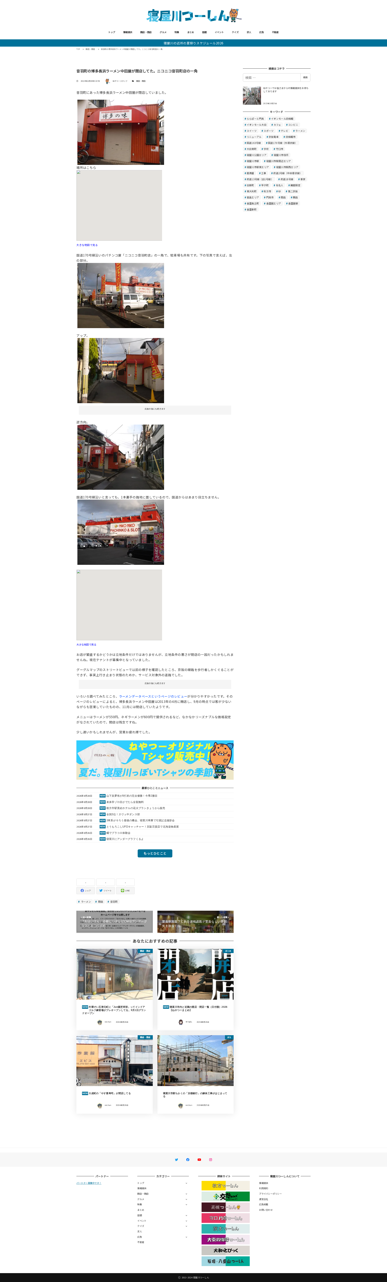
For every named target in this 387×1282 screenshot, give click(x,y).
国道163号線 (254, 142)
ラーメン (85, 901)
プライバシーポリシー (270, 1193)
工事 (263, 173)
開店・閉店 (146, 32)
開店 (295, 197)
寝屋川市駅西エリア (287, 167)
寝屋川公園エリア (256, 155)
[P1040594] (120, 295)
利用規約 (263, 1188)
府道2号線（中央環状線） (287, 173)
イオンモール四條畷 (282, 118)
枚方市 (267, 191)
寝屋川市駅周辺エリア (278, 161)
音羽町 (114, 901)
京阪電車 (274, 136)
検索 (305, 77)
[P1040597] (120, 370)
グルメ (163, 32)
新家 (303, 179)
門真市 (270, 197)
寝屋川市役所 (281, 155)
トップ (111, 32)
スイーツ (252, 130)
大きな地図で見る (87, 245)
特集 (177, 32)
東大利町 (252, 191)
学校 (266, 149)
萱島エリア (253, 197)
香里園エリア (273, 203)
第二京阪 (293, 191)
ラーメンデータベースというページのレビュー (153, 696)
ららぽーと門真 (255, 118)
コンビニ (293, 124)
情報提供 (127, 32)
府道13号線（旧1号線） (260, 179)
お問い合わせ (266, 1209)
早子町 (265, 185)
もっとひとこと (155, 853)
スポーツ (269, 130)
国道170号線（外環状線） (282, 142)
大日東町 (252, 149)
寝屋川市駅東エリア (258, 167)
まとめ (190, 32)
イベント (219, 32)
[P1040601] (120, 532)
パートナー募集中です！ (88, 1183)
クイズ (235, 32)
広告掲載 (263, 1204)
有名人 (279, 185)
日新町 (250, 185)
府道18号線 (287, 179)
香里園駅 (293, 203)
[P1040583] (120, 456)
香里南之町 (253, 203)
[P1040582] (120, 132)
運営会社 (263, 1199)
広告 (261, 32)
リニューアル (254, 136)
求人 (249, 32)
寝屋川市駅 (253, 161)
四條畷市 (291, 136)
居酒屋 (250, 173)
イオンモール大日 (256, 124)
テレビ (284, 130)
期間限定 (295, 185)
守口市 (279, 149)
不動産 (275, 32)
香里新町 (252, 209)
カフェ (277, 124)
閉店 (100, 901)
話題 (204, 32)
